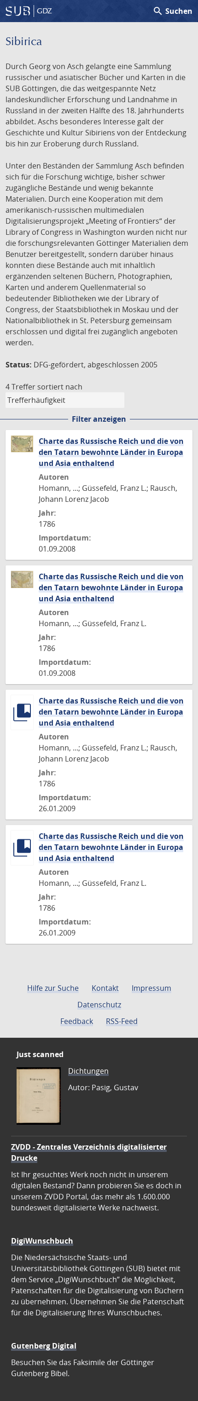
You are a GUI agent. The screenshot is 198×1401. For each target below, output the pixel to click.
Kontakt (105, 988)
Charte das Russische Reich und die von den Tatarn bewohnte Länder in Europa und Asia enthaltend (111, 452)
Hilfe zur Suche (53, 988)
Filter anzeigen (99, 419)
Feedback (76, 1021)
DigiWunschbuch (42, 1241)
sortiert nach (59, 387)
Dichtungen (88, 1071)
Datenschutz (99, 1005)
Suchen (172, 11)
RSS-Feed (122, 1021)
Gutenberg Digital (43, 1346)
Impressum (151, 988)
